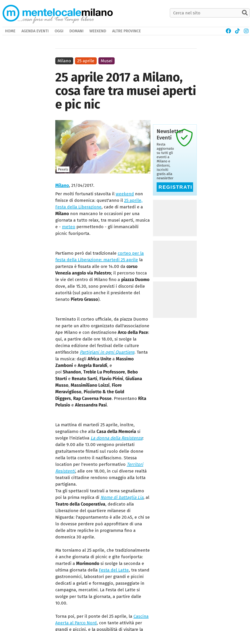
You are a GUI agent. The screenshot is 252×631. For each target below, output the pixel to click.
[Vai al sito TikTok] (237, 31)
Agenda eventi (35, 31)
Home (10, 31)
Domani (76, 31)
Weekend (97, 31)
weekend (125, 193)
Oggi (59, 31)
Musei (106, 60)
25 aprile (85, 60)
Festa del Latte (114, 570)
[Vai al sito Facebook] (228, 31)
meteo (68, 226)
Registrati (175, 187)
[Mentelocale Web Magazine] (48, 13)
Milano (62, 185)
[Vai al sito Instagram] (246, 31)
